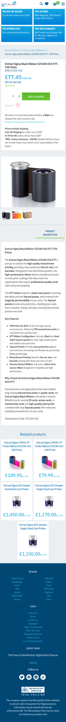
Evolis (17, 585)
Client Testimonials (33, 627)
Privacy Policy (33, 637)
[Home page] (9, 3)
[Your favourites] (46, 4)
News (33, 616)
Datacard (49, 578)
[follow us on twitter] (22, 677)
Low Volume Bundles (33, 641)
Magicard (49, 592)
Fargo (49, 585)
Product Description (50, 232)
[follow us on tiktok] (43, 677)
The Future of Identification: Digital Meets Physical (33, 655)
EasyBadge (17, 581)
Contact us (33, 620)
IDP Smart (49, 588)
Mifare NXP (17, 595)
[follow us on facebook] (29, 677)
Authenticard (17, 578)
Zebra (49, 599)
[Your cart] (54, 4)
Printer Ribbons (12, 50)
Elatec (49, 581)
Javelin (17, 592)
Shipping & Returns (33, 633)
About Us (33, 612)
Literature (33, 623)
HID (17, 588)
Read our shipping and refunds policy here (25, 121)
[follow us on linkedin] (36, 677)
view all (33, 662)
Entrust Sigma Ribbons (34, 50)
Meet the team (33, 630)
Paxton (17, 599)
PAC (49, 595)
